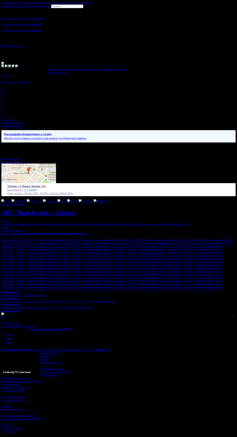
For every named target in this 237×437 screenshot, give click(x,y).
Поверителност (49, 375)
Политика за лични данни (55, 371)
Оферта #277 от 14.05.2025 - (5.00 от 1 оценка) (195, 240)
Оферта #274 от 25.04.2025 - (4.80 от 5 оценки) (130, 243)
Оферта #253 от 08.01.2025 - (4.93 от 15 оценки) (177, 258)
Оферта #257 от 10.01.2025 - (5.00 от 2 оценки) (176, 255)
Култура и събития (12, 390)
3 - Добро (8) (55, 301)
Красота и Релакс (34, 224)
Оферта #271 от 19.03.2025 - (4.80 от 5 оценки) (65, 246)
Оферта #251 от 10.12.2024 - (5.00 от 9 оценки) (65, 261)
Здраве (170, 224)
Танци (178, 224)
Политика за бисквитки (15, 378)
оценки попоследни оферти (12, 124)
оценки (22, 82)
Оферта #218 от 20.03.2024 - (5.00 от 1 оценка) (121, 286)
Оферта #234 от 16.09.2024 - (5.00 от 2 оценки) (121, 274)
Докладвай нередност (14, 204)
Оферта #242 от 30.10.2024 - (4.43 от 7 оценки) (121, 268)
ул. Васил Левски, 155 (14, 295)
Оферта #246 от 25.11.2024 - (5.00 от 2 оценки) (120, 265)
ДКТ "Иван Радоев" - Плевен (38, 213)
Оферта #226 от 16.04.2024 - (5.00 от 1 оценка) (121, 280)
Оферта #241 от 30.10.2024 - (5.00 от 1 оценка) (176, 268)
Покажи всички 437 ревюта (17, 326)
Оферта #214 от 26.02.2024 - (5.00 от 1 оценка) (120, 290)
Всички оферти (10, 384)
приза (5, 75)
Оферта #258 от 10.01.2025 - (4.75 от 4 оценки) (121, 255)
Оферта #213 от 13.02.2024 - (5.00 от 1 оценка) (176, 290)
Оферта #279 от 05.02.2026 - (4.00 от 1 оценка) (84, 240)
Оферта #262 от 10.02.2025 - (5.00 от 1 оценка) (121, 252)
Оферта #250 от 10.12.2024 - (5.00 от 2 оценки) (121, 261)
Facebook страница (12, 161)
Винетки (6, 406)
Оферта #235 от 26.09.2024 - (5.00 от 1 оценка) (65, 274)
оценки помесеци (7, 121)
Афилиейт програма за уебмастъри (22, 418)
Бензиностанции (111, 224)
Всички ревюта (84, 307)
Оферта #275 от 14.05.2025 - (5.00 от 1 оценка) (74, 243)
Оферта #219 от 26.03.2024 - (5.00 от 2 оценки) (65, 286)
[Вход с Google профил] (118, 42)
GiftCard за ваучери (12, 396)
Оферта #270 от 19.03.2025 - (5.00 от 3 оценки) (121, 246)
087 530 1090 (64, 329)
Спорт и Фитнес (77, 224)
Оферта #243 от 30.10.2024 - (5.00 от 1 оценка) (65, 268)
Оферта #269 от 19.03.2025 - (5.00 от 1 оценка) (177, 246)
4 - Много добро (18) (35, 301)
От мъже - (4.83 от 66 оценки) (19, 307)
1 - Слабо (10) (89, 301)
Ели (3, 316)
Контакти (46, 356)
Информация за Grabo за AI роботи (22, 381)
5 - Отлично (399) (11, 301)
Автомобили (94, 224)
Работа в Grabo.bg (12, 428)
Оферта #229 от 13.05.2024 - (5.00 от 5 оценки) (177, 277)
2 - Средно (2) (72, 301)
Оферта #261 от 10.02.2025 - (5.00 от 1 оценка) (176, 252)
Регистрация (8, 45)
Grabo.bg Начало (50, 353)
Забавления (51, 224)
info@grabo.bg (47, 329)
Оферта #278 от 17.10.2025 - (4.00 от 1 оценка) (140, 240)
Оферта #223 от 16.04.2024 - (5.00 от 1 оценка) (65, 283)
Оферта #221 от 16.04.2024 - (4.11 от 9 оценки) (176, 283)
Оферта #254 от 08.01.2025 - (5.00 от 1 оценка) (120, 258)
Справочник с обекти (14, 400)
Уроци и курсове (131, 224)
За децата (160, 224)
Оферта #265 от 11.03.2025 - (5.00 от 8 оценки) (176, 249)
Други (185, 224)
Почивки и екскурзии (14, 387)
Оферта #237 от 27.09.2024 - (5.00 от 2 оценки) (177, 271)
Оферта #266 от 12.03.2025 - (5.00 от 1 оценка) (121, 249)
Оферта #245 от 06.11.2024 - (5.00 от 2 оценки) (176, 265)
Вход (20, 45)
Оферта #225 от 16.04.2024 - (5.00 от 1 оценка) (177, 280)
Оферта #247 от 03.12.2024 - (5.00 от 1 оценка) (65, 265)
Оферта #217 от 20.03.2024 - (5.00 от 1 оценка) (177, 286)
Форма (33, 329)
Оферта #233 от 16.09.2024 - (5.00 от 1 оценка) (176, 274)
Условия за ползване (52, 368)
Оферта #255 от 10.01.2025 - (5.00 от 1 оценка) (65, 258)
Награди (6, 425)
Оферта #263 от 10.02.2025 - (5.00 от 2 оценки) (65, 252)
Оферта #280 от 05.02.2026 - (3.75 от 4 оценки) (29, 240)
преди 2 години (10, 323)
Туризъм (19, 224)
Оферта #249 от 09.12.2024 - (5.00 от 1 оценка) (177, 261)
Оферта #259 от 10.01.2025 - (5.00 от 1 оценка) (65, 255)
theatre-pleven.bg (10, 158)
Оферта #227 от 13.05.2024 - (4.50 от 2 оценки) (65, 280)
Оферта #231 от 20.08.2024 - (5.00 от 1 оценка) (65, 277)
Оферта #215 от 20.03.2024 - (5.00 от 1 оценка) (65, 290)
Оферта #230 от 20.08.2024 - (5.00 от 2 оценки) (121, 277)
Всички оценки (107, 301)
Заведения (7, 224)
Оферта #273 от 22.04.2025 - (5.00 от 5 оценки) (186, 243)
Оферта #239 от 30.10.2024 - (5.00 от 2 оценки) (65, 271)
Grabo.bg (9, 431)
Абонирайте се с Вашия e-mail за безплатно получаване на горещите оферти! (46, 2)
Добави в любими (12, 230)
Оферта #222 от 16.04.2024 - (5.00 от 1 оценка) (120, 283)
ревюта (8, 82)
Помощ (44, 359)
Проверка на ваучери (13, 409)
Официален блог (50, 362)
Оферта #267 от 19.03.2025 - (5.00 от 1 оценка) (65, 249)
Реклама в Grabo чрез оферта (18, 415)
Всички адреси (37, 295)
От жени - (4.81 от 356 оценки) (55, 307)
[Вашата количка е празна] (1, 9)
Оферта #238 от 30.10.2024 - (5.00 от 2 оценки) (121, 271)
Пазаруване (148, 224)
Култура (62, 224)
